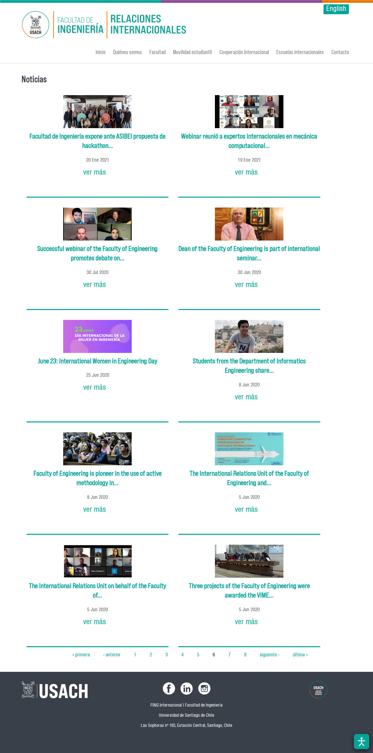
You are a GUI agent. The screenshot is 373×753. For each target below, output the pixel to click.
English (336, 9)
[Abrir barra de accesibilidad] (361, 741)
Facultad (157, 51)
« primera (81, 655)
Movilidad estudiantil (192, 51)
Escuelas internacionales (300, 51)
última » (300, 655)
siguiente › (269, 655)
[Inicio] (137, 25)
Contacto (340, 51)
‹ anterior (112, 655)
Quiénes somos (127, 51)
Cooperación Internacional (244, 51)
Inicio (101, 51)
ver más (94, 173)
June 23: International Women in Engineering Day (97, 361)
